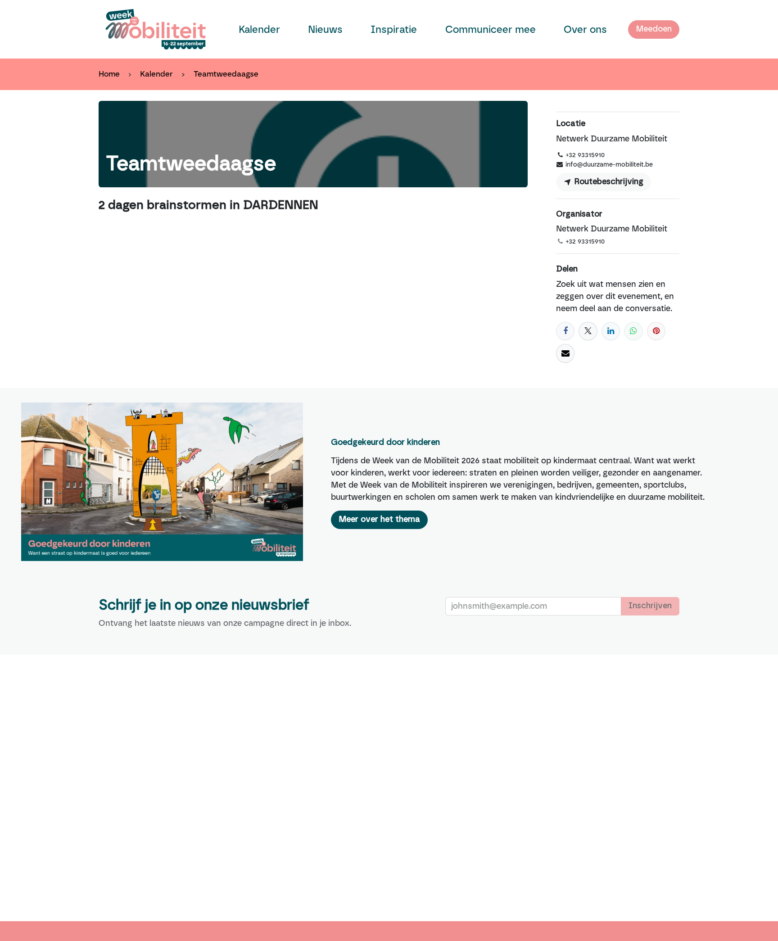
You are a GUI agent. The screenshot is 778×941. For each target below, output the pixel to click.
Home (109, 73)
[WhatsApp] (633, 331)
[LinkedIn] (611, 331)
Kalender (156, 73)
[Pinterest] (656, 331)
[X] (588, 331)
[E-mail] (565, 353)
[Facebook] (565, 331)
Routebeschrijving (607, 182)
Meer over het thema (379, 520)
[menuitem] (259, 29)
